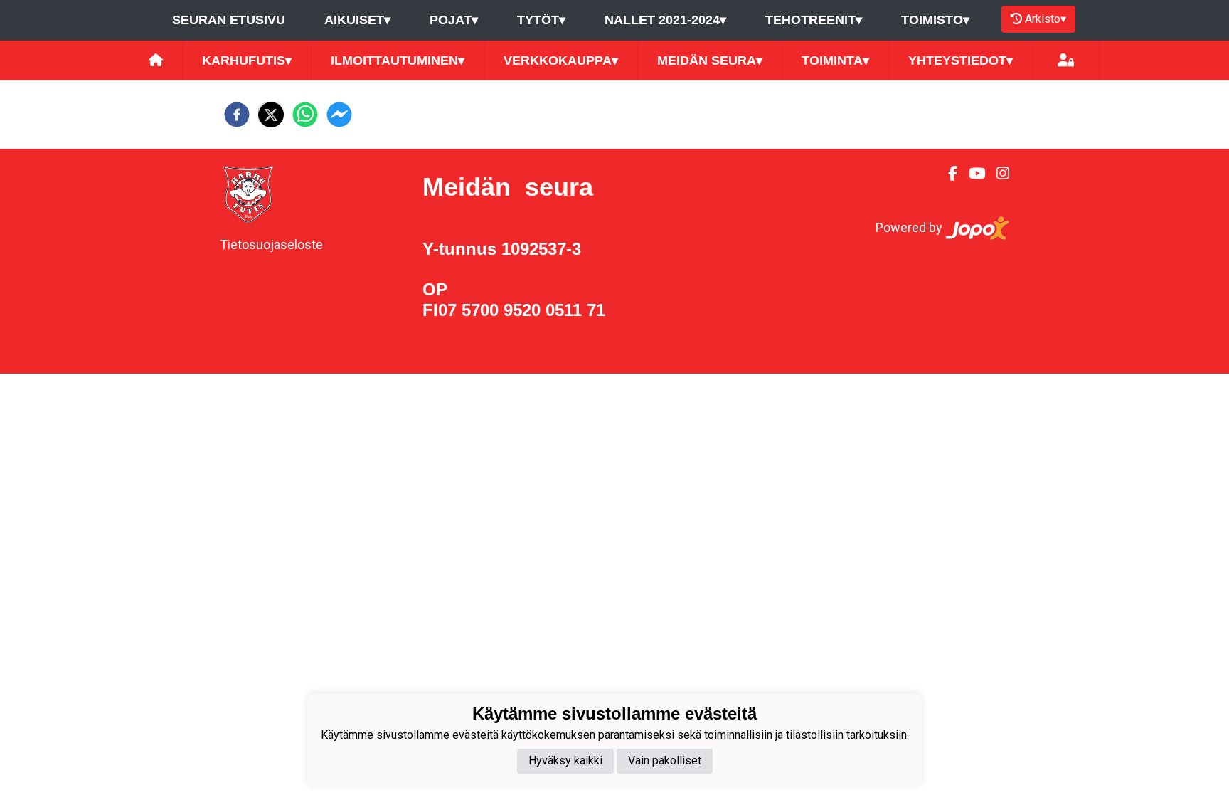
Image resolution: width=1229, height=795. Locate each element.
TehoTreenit (813, 20)
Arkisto (1045, 19)
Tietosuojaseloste (271, 244)
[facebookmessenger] (339, 114)
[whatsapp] (305, 114)
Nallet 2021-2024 (665, 20)
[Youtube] (971, 173)
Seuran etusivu (228, 20)
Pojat (454, 20)
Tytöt (541, 20)
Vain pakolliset (664, 760)
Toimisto (935, 20)
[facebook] (237, 114)
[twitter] (271, 114)
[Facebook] (947, 173)
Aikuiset (357, 20)
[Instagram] (997, 173)
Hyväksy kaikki (565, 760)
